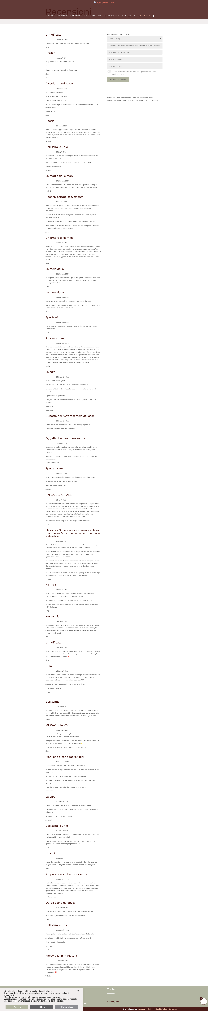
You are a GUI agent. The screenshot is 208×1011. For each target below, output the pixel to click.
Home (51, 16)
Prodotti (75, 16)
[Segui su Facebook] (113, 997)
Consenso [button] (173, 1009)
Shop (85, 16)
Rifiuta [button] (42, 1007)
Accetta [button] (17, 1007)
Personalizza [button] (67, 1007)
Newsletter (128, 16)
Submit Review (118, 79)
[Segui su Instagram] (108, 997)
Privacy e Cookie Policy (157, 1009)
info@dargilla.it (113, 1001)
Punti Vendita (111, 16)
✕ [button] (78, 991)
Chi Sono (62, 16)
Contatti (96, 16)
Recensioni (144, 16)
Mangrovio (142, 1009)
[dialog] (41, 999)
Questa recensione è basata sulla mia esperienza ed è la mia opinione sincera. (134, 73)
